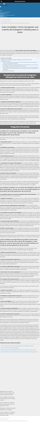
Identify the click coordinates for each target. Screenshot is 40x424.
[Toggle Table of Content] (38, 58)
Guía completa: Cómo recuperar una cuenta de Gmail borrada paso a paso (20, 351)
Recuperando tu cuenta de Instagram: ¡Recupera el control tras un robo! (16, 59)
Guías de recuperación (5, 12)
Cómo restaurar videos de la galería (10, 348)
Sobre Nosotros (3, 16)
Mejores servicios (3, 13)
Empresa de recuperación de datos (7, 15)
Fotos (1, 19)
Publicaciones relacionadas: (8, 70)
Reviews (1, 15)
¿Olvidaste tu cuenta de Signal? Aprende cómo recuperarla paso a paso (19, 349)
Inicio (1, 10)
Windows (2, 18)
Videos (1, 21)
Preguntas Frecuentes (6, 61)
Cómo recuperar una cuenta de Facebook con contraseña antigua (17, 346)
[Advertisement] (20, 42)
